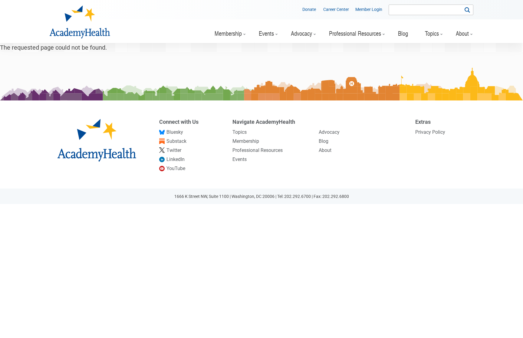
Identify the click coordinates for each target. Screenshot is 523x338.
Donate (309, 9)
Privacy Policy (430, 132)
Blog (323, 141)
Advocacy (329, 132)
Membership (245, 141)
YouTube (175, 168)
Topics (239, 132)
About (325, 150)
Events (239, 159)
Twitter (173, 150)
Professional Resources (257, 150)
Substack (176, 141)
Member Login (368, 9)
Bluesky (174, 132)
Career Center (336, 9)
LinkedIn (175, 159)
